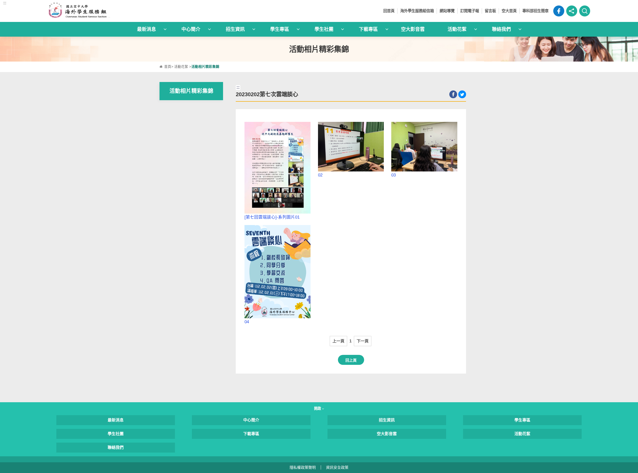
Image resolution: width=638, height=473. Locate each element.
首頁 (167, 67)
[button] (571, 10)
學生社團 (116, 434)
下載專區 (251, 434)
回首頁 (389, 11)
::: (4, 3)
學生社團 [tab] (324, 29)
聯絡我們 (116, 447)
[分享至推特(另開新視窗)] (462, 94)
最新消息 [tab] (146, 29)
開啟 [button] (318, 408)
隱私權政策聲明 (303, 467)
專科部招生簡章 (535, 11)
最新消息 (116, 420)
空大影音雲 (387, 434)
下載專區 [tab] (368, 29)
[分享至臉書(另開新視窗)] (453, 94)
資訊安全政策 (337, 467)
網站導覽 (447, 11)
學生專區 (522, 420)
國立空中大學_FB (558, 10)
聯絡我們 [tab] (501, 29)
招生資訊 (387, 420)
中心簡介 (251, 420)
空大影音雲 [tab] (413, 29)
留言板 (490, 11)
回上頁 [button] (351, 360)
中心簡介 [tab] (190, 29)
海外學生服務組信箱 (417, 11)
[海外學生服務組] (115, 11)
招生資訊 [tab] (235, 29)
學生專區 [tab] (279, 29)
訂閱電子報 (469, 11)
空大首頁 (509, 11)
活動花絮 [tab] (457, 29)
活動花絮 (181, 67)
